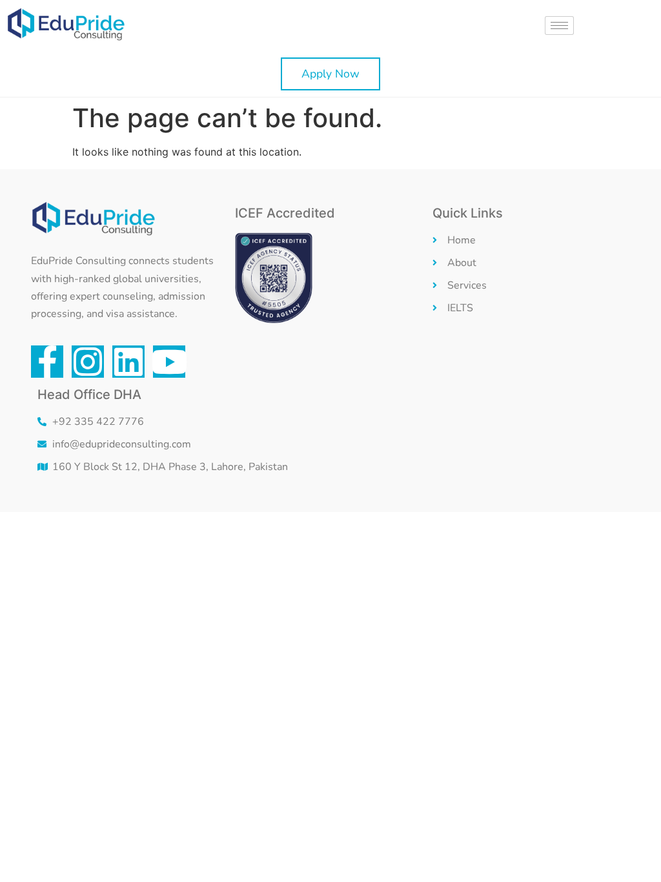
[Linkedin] (128, 361)
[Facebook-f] (47, 361)
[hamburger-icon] (559, 25)
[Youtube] (169, 361)
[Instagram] (88, 361)
